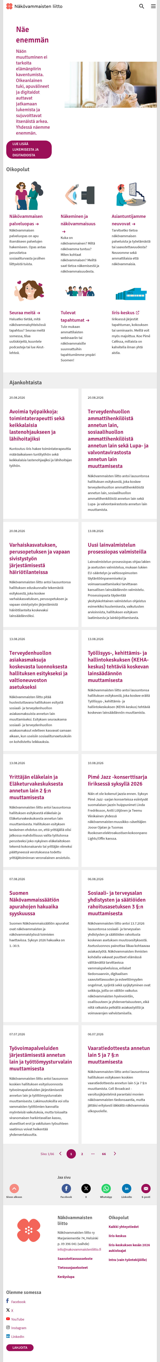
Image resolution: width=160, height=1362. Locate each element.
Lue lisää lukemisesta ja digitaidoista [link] (25, 149)
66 (103, 1154)
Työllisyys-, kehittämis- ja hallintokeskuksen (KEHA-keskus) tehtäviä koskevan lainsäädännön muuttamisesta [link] (118, 667)
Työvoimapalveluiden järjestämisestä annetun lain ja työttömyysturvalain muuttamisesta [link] (40, 1058)
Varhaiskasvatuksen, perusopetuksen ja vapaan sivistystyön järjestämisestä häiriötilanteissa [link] (39, 558)
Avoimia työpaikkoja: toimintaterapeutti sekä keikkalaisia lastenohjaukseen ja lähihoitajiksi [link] (37, 425)
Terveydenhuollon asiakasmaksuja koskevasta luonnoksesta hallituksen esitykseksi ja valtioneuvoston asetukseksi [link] (38, 670)
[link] (67, 6)
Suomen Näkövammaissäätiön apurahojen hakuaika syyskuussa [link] (34, 903)
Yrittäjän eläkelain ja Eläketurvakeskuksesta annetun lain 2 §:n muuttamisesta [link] (36, 787)
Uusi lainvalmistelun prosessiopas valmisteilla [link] (117, 548)
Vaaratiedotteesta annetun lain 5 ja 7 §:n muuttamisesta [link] (119, 1055)
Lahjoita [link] (19, 1347)
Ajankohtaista (25, 382)
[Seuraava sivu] (115, 1154)
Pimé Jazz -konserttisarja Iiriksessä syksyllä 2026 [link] (117, 780)
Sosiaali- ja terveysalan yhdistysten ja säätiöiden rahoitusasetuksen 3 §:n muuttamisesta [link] (117, 903)
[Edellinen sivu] (60, 1154)
